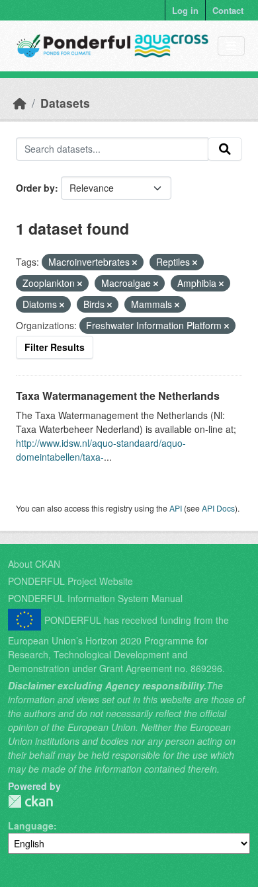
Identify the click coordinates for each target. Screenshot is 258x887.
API (175, 508)
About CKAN (34, 563)
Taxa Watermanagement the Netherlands (118, 395)
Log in (185, 10)
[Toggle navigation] (231, 46)
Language (31, 825)
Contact (227, 10)
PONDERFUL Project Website (70, 581)
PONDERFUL (30, 801)
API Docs (218, 508)
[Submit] (225, 149)
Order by (35, 187)
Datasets (65, 103)
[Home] (19, 103)
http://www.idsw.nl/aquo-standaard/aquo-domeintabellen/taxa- (101, 449)
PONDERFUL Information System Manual (95, 598)
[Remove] (134, 262)
